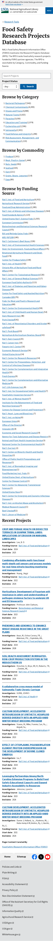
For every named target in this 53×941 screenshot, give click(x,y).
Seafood (9, 168)
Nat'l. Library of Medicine (13, 514)
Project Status (10, 81)
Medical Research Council (14, 506)
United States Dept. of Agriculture (18, 477)
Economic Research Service (14, 350)
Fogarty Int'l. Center (11, 346)
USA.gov (6, 928)
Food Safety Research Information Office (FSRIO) (25, 846)
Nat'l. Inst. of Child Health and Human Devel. (22, 312)
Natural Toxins (12, 114)
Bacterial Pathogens (15, 103)
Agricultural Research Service (15, 203)
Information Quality (11, 911)
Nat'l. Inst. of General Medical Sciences (20, 278)
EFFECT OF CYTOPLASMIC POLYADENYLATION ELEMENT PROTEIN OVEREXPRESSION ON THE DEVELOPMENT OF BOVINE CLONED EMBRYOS (26, 749)
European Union (9, 421)
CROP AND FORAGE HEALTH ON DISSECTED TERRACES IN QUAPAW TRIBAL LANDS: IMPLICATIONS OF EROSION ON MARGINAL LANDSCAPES (25, 534)
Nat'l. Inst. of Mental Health (15, 398)
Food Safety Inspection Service (16, 394)
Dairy (7, 171)
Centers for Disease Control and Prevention (22, 409)
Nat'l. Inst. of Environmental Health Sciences (23, 245)
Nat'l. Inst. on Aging (11, 417)
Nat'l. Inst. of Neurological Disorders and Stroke (24, 323)
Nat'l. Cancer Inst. (10, 342)
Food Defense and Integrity (18, 134)
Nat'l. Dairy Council (11, 338)
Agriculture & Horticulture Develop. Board (21, 335)
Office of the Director (12, 425)
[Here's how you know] (26, 3)
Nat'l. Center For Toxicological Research (21, 274)
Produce (9, 156)
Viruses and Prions (13, 110)
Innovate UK (8, 428)
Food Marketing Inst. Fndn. (14, 473)
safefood (6, 327)
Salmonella (10, 130)
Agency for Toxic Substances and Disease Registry (25, 436)
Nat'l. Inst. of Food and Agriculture (18, 199)
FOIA (4, 878)
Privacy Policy (9, 890)
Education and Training (16, 122)
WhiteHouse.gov (10, 934)
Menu (49, 10)
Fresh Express (8, 376)
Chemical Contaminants (16, 107)
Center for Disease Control (14, 481)
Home (7, 856)
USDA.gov (7, 922)
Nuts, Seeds (10, 164)
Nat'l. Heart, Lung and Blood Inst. (17, 413)
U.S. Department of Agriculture (23, 12)
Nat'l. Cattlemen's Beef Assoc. (16, 241)
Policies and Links (10, 866)
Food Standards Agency (13, 214)
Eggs (7, 179)
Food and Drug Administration (16, 207)
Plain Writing (8, 872)
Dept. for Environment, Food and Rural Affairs (23, 248)
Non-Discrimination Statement (17, 895)
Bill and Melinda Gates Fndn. (15, 233)
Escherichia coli (12, 126)
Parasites (9, 118)
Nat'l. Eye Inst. (9, 448)
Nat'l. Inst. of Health (11, 263)
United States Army (11, 354)
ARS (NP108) (8, 237)
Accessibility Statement (14, 884)
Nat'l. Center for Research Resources (19, 358)
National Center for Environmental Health (22, 444)
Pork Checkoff (8, 319)
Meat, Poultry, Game (14, 160)
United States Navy (11, 492)
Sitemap (21, 856)
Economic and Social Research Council (20, 432)
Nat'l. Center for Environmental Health (20, 308)
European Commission (12, 222)
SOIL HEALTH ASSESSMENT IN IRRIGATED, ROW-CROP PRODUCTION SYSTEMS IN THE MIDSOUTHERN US (25, 659)
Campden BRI (8, 297)
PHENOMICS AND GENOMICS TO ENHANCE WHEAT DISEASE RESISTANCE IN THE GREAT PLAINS (25, 629)
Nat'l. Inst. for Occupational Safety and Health (23, 391)
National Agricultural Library (24, 9)
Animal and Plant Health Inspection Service (22, 440)
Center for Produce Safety (14, 259)
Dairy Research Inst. (11, 315)
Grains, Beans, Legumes (16, 175)
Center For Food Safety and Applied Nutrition (23, 293)
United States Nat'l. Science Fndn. (17, 218)
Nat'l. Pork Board (10, 331)
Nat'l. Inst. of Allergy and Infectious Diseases (23, 211)
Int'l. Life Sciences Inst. (13, 387)
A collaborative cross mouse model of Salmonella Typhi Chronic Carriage (22, 688)
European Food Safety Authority (17, 282)
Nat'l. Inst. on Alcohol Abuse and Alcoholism (22, 503)
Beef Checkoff (8, 510)
